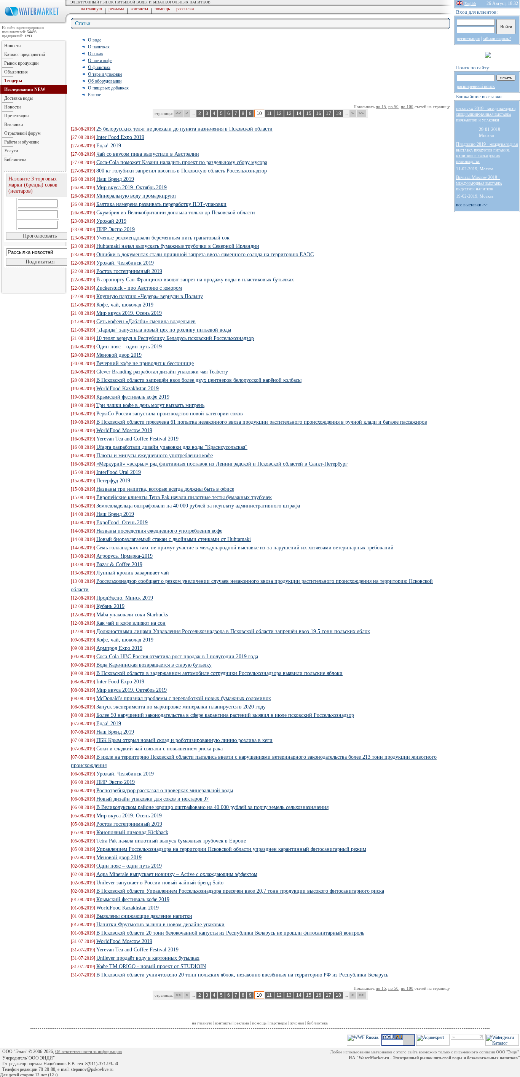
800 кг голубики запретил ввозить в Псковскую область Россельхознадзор (181, 171)
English (470, 4)
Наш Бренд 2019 (115, 179)
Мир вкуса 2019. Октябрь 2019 (131, 187)
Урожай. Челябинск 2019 (125, 263)
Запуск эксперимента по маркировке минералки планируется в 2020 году (181, 707)
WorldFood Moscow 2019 (124, 430)
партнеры (278, 1023)
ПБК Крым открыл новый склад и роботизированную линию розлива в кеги (184, 740)
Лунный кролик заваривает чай (132, 573)
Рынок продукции (21, 63)
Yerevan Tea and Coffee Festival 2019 (137, 439)
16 (318, 113)
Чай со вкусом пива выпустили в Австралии (147, 154)
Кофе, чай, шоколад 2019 (124, 305)
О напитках (99, 46)
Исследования (24, 89)
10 (259, 113)
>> (361, 113)
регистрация (468, 38)
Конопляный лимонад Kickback (132, 832)
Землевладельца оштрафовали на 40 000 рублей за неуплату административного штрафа (198, 506)
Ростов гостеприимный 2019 (129, 271)
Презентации (16, 115)
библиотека (317, 1023)
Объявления (16, 72)
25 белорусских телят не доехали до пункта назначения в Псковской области (184, 129)
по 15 (381, 106)
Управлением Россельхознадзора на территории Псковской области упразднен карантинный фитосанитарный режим (231, 849)
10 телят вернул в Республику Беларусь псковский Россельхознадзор (175, 338)
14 (299, 113)
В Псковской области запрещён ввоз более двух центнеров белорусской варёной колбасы (198, 380)
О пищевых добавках (108, 88)
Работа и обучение (21, 142)
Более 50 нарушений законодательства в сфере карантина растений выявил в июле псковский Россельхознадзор (225, 715)
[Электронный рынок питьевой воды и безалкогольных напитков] (33, 22)
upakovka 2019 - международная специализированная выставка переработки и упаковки (485, 114)
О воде (94, 40)
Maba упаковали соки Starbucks (132, 614)
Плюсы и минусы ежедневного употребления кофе (154, 455)
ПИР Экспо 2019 (115, 229)
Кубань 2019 (110, 606)
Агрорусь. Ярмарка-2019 (124, 556)
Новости (12, 45)
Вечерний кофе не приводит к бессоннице (145, 363)
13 (289, 113)
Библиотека (15, 159)
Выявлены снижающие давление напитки (144, 916)
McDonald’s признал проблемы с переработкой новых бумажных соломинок (183, 698)
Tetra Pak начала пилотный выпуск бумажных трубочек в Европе (171, 841)
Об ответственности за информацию (88, 1051)
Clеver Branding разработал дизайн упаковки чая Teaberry (162, 372)
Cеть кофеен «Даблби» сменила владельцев (146, 321)
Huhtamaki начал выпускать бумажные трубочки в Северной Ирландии (177, 246)
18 (338, 113)
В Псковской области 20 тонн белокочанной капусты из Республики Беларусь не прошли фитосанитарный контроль (230, 933)
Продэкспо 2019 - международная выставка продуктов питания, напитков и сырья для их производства (487, 153)
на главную (91, 8)
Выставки (13, 124)
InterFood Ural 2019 (118, 472)
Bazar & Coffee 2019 (119, 564)
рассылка (185, 8)
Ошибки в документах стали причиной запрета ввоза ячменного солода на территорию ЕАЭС (205, 254)
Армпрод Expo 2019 (119, 648)
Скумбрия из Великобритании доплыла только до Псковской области (175, 212)
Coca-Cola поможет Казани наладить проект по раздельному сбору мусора (181, 162)
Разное (94, 94)
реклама (116, 8)
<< (178, 113)
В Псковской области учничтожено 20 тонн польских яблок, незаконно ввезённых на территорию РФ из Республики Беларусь (242, 975)
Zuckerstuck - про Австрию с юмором (139, 288)
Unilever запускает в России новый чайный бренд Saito (159, 883)
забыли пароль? (497, 38)
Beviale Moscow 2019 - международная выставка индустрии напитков (479, 183)
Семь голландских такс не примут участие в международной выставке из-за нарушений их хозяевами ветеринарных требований (245, 547)
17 (328, 113)
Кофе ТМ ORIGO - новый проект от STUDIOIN (151, 966)
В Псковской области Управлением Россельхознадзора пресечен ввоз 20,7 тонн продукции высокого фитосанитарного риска (240, 891)
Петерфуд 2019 (113, 480)
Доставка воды (18, 98)
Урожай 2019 (111, 221)
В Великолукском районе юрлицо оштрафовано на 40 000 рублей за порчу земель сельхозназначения (212, 807)
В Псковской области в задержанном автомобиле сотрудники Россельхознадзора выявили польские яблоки (219, 673)
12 (279, 113)
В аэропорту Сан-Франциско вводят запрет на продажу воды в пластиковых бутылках (195, 279)
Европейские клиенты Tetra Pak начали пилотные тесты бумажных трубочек (184, 497)
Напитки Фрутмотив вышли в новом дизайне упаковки (160, 924)
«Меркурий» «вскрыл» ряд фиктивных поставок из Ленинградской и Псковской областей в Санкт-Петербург (222, 464)
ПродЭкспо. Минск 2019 (124, 598)
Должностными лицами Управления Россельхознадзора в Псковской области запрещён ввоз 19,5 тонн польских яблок (233, 631)
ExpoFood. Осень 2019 (122, 522)
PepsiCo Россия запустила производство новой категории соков (169, 413)
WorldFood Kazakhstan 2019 (127, 388)
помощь (162, 8)
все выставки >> (472, 204)
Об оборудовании (104, 81)
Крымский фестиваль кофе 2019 (132, 397)
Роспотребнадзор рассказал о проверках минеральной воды (164, 790)
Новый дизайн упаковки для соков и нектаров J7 (152, 799)
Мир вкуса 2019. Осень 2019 (129, 313)
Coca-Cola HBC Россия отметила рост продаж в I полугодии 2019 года (177, 656)
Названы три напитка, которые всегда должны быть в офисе (165, 489)
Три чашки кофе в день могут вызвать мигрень (150, 405)
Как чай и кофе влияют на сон (131, 623)
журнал (297, 1023)
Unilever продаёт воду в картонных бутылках (147, 958)
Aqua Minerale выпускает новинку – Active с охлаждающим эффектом (176, 874)
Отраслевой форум (22, 133)
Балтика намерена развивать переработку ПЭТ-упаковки (161, 204)
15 (309, 113)
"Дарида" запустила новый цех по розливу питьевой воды (163, 330)
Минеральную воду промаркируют (136, 196)
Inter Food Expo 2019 (120, 137)
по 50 (393, 106)
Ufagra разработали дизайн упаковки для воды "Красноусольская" (171, 447)
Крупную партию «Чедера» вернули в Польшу (149, 296)
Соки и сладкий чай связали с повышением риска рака (159, 749)
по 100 (407, 106)
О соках (95, 53)
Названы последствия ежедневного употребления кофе (159, 531)
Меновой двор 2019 (119, 355)
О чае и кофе (100, 60)
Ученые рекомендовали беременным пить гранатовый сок (163, 238)
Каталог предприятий (24, 54)
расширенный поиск (476, 86)
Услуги (11, 150)
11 (269, 113)
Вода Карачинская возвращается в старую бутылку (154, 665)
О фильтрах (99, 67)
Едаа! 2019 (108, 145)
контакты (139, 8)
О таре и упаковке (105, 74)
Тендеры (13, 80)
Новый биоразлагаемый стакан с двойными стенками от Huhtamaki (173, 539)
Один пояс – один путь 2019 (129, 346)
